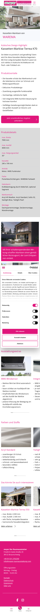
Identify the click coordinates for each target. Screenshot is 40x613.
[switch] (35, 311)
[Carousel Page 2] (14, 412)
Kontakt (7, 578)
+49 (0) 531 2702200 (11, 559)
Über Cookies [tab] (32, 273)
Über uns (7, 586)
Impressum (8, 583)
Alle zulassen (20, 331)
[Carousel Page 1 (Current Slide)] (12, 412)
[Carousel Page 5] (21, 412)
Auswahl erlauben (20, 337)
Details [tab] (20, 273)
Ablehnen (20, 343)
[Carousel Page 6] (23, 412)
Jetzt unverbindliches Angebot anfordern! (18, 119)
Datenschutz (8, 580)
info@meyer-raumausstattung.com (17, 561)
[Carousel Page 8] (28, 412)
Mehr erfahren (6, 526)
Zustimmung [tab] (7, 273)
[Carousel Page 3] (16, 412)
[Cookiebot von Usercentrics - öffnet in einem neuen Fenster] (30, 268)
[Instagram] (22, 600)
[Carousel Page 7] (26, 412)
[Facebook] (17, 600)
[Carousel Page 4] (19, 412)
